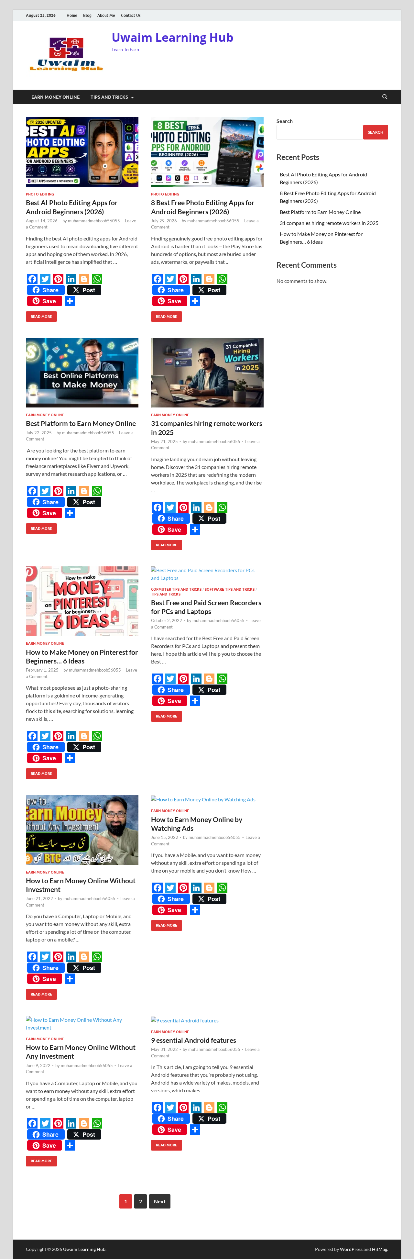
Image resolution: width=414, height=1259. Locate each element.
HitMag (379, 1249)
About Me (106, 15)
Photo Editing (40, 194)
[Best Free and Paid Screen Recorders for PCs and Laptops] (207, 574)
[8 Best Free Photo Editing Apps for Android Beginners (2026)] (207, 152)
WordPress (351, 1249)
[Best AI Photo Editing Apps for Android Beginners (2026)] (82, 152)
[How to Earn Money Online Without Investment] (82, 830)
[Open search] (385, 97)
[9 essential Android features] (207, 1020)
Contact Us (130, 15)
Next (160, 1201)
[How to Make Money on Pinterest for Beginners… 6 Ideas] (82, 601)
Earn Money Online (55, 97)
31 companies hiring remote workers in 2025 (329, 223)
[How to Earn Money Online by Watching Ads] (207, 799)
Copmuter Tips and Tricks (176, 589)
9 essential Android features (193, 1040)
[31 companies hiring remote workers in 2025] (207, 372)
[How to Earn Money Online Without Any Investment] (82, 1023)
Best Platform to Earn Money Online (81, 423)
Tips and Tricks (109, 97)
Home (72, 15)
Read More (39, 315)
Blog (87, 15)
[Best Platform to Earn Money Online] (82, 372)
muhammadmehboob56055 (94, 220)
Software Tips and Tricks (230, 589)
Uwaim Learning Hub (173, 37)
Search (285, 121)
